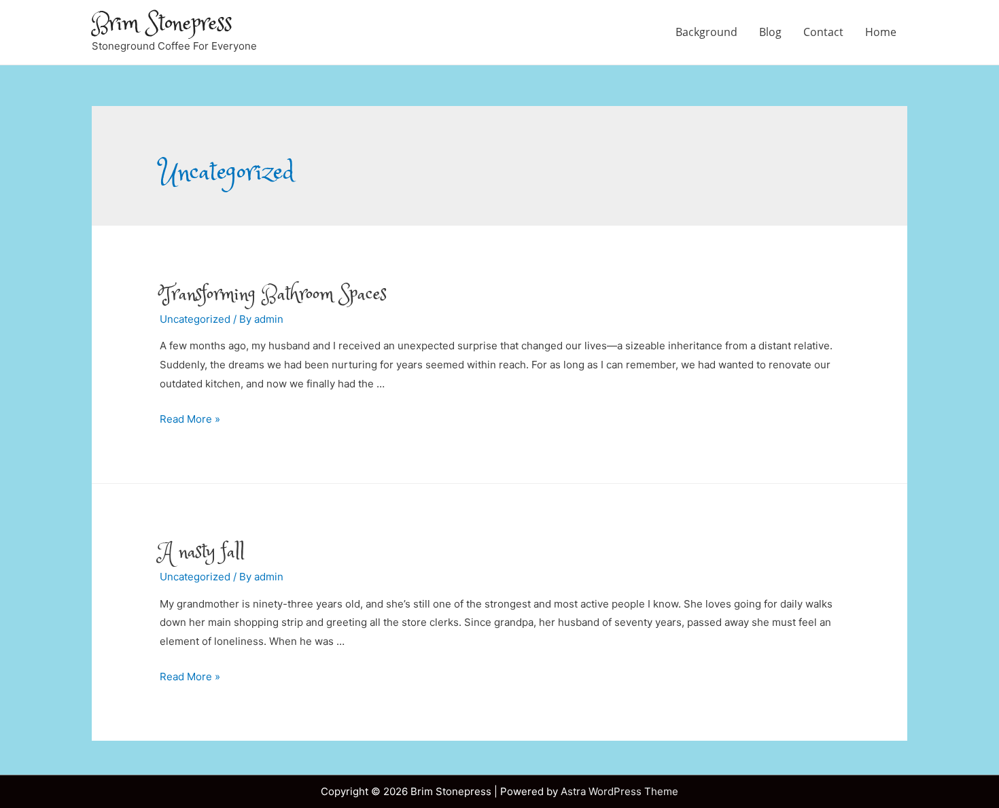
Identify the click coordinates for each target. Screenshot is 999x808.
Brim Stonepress (162, 24)
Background (706, 31)
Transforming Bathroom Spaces (273, 295)
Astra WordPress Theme (619, 791)
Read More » (190, 418)
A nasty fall (202, 552)
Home (880, 31)
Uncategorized (195, 319)
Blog (770, 31)
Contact (823, 31)
